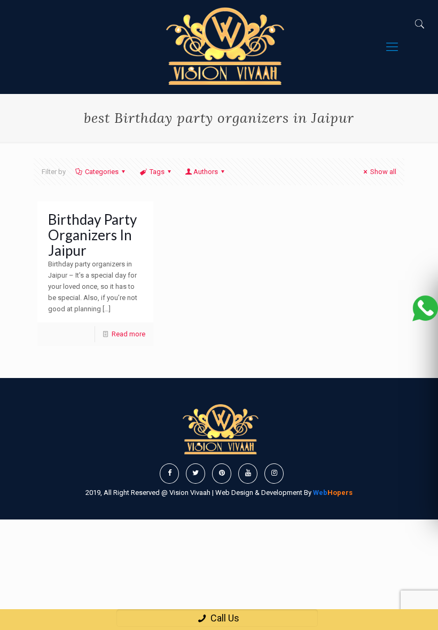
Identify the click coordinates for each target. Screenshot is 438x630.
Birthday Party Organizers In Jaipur (92, 235)
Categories (102, 172)
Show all (383, 172)
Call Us (223, 618)
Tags (157, 172)
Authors (205, 172)
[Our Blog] (223, 47)
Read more (128, 334)
